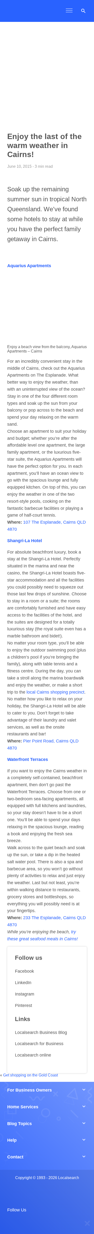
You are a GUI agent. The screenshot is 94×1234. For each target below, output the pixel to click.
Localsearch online (33, 1055)
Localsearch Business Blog (41, 1032)
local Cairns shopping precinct (55, 692)
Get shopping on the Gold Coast (30, 1075)
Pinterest (23, 1005)
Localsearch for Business (39, 1043)
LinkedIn (23, 982)
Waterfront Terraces (27, 759)
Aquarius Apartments (29, 265)
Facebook (24, 971)
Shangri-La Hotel (24, 540)
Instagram (24, 994)
